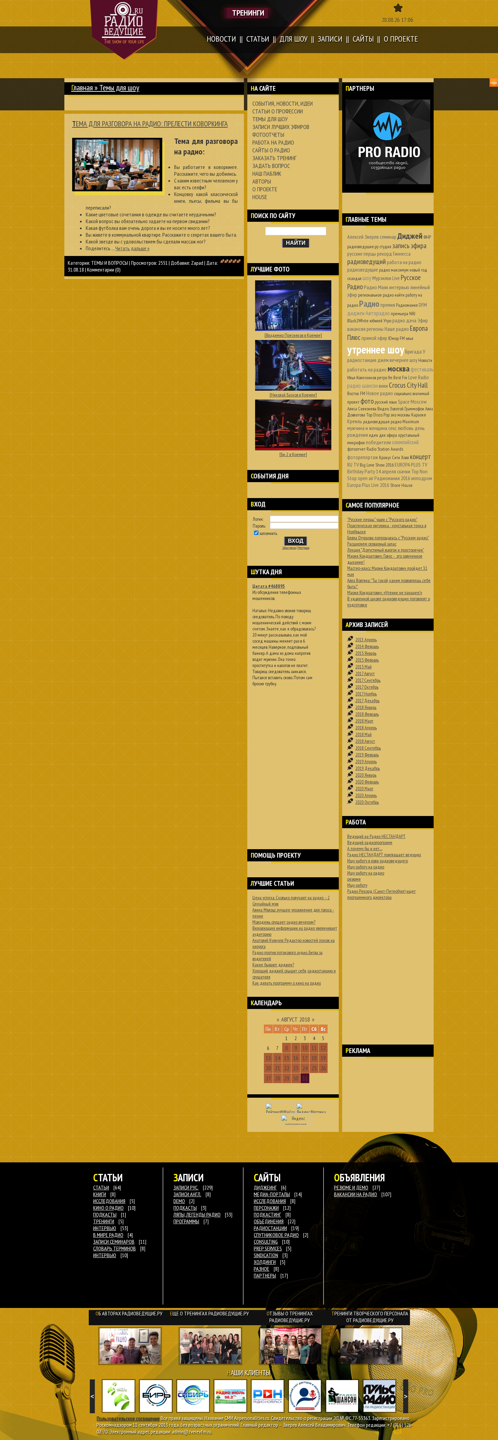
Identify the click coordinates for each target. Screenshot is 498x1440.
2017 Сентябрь (367, 680)
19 (323, 1058)
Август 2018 (295, 1019)
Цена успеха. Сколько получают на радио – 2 (291, 898)
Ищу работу (357, 885)
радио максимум (394, 270)
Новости (425, 360)
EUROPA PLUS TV (411, 464)
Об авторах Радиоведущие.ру (129, 1313)
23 (295, 1068)
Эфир (422, 320)
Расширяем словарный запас (371, 544)
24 (305, 1068)
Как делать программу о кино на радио (286, 983)
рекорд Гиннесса (394, 253)
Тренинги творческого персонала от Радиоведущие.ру (369, 1317)
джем (383, 360)
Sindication (266, 1255)
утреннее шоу (375, 349)
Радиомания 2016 (392, 478)
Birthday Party (361, 471)
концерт (420, 456)
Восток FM (356, 393)
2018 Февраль (367, 714)
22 (286, 1068)
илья (409, 338)
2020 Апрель (366, 795)
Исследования (270, 1201)
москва (399, 368)
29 (286, 1078)
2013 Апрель (366, 640)
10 (305, 1048)
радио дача (404, 320)
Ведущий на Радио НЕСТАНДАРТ (376, 836)
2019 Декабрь (367, 768)
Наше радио (397, 328)
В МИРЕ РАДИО (108, 1234)
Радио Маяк (376, 287)
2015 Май (363, 667)
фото (367, 401)
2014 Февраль (367, 646)
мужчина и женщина (367, 428)
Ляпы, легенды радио (197, 1214)
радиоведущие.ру (362, 246)
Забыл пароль (289, 548)
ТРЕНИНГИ (103, 1221)
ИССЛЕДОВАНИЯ (109, 1201)
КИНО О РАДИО (108, 1207)
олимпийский (405, 442)
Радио (369, 303)
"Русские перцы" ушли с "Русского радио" (382, 519)
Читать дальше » (132, 248)
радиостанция (361, 360)
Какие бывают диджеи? (273, 965)
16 (295, 1058)
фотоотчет (356, 449)
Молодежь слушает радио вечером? (283, 922)
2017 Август (365, 673)
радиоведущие (362, 269)
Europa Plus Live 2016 (368, 484)
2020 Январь (365, 775)
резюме (354, 879)
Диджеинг (265, 1187)
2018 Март (364, 721)
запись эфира (409, 245)
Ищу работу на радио (365, 867)
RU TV (353, 464)
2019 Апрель (366, 761)
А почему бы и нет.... (364, 848)
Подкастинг (267, 1214)
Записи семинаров (113, 1241)
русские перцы (361, 253)
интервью (399, 287)
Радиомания (407, 305)
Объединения (269, 1221)
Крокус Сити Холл (394, 457)
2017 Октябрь (366, 687)
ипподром (421, 478)
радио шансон (362, 385)
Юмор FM (396, 338)
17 (305, 1058)
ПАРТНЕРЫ (265, 1275)
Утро (387, 321)
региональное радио (376, 295)
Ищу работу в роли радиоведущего (377, 861)
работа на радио (404, 262)
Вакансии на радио (355, 1194)
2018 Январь (365, 707)
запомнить (268, 533)
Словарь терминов (114, 1248)
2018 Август (365, 741)
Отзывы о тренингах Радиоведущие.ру (290, 1317)
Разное (261, 1268)
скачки (403, 471)
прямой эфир (374, 338)
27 (268, 1078)
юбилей (376, 321)
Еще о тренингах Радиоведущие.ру (209, 1313)
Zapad (197, 262)
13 (268, 1058)
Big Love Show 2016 (377, 465)
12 (323, 1048)
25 (314, 1068)
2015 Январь (365, 653)
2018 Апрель (366, 728)
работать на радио (367, 369)
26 (323, 1068)
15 (286, 1058)
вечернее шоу (403, 360)
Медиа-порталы (272, 1194)
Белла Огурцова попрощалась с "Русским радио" (388, 538)
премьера (399, 313)
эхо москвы (400, 415)
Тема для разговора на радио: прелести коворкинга (150, 123)
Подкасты (185, 1207)
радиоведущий (366, 261)
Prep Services (268, 1248)
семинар (388, 236)
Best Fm (400, 377)
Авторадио (378, 313)
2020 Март (364, 789)
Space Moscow (412, 401)
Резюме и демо (351, 1187)
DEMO (179, 1201)
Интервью (104, 1255)
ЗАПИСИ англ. (187, 1194)
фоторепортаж (362, 457)
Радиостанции (270, 1228)
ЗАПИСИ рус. (186, 1187)
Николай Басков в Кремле (293, 395)
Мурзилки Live (386, 278)
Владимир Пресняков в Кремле (293, 335)
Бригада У (415, 351)
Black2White (358, 321)
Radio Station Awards (385, 449)
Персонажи (266, 1207)
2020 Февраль (367, 782)
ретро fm (384, 377)
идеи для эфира (383, 435)
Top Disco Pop (378, 415)
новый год (418, 270)
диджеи (356, 313)
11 (314, 1048)
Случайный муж (265, 904)
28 (277, 1078)
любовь (406, 428)
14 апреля (386, 471)
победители (378, 442)
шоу (366, 278)
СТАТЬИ (101, 1187)
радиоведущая (376, 421)
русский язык (386, 402)
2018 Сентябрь (368, 748)
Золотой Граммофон (407, 409)
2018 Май (363, 734)
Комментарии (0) (104, 269)
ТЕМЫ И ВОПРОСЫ (109, 262)
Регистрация (303, 548)
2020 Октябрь (367, 802)
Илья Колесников (361, 377)
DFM (423, 304)
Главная (82, 87)
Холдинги (265, 1262)
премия (387, 304)
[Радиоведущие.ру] (124, 30)
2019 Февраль (367, 755)
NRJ (412, 313)
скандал (354, 278)
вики (383, 385)
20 (268, 1068)
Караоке (418, 415)
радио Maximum (405, 421)
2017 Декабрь (367, 700)
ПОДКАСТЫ (105, 1214)
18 (314, 1058)
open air (365, 478)
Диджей (409, 236)
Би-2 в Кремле (293, 454)
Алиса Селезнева (361, 409)
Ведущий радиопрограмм (369, 842)
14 (277, 1058)
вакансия (356, 328)
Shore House (401, 485)
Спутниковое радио (276, 1234)
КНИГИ (99, 1194)
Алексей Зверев (363, 236)
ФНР (427, 237)
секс (392, 428)
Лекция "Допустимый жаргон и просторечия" (385, 550)
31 (305, 1078)
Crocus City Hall (408, 385)
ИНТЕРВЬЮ (104, 1228)
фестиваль (422, 369)
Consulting (266, 1241)
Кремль (354, 421)
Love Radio (418, 377)
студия (385, 246)
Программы (186, 1221)
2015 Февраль (367, 660)
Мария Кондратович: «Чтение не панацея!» (384, 592)
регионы (375, 328)
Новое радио (379, 393)
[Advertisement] (293, 759)
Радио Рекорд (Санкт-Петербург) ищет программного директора (381, 894)
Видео (383, 409)
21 (277, 1068)
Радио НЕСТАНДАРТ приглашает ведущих (384, 855)
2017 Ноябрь (366, 694)
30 (295, 1078)
